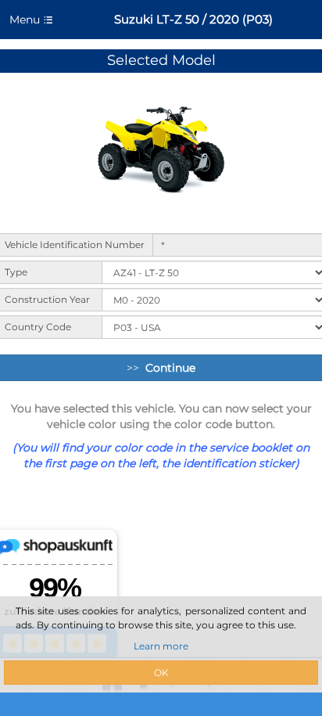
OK (161, 672)
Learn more (161, 646)
